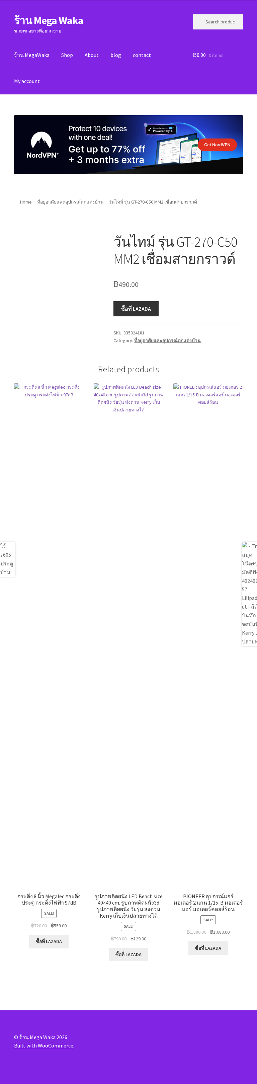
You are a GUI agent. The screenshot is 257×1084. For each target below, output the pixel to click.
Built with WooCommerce (43, 1045)
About (92, 55)
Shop (67, 55)
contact (142, 55)
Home (26, 202)
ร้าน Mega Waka (48, 20)
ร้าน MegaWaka (32, 55)
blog (115, 55)
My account (27, 81)
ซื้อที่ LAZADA (136, 308)
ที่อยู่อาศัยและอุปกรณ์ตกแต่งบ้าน (70, 202)
